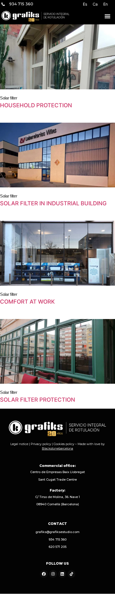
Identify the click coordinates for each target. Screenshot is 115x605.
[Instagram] (53, 574)
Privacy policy (41, 444)
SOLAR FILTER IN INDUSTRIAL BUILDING (53, 203)
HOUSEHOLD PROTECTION (36, 105)
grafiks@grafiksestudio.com (57, 532)
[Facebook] (44, 574)
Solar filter (8, 98)
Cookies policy (64, 444)
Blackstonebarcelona (57, 448)
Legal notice (19, 444)
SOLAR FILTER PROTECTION (37, 399)
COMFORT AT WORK (27, 301)
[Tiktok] (71, 574)
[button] (107, 16)
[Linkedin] (62, 574)
